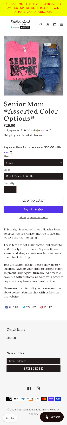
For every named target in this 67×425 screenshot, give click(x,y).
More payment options (34, 217)
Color (7, 170)
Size (6, 156)
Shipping (9, 135)
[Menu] (61, 24)
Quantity (9, 183)
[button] (27, 130)
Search (11, 337)
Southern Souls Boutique (32, 410)
